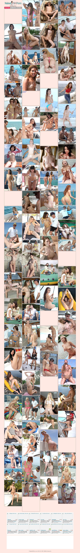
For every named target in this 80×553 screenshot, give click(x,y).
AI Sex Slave (7, 7)
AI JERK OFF (13, 7)
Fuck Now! (19, 7)
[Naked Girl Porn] (13, 3)
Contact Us (49, 551)
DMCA (45, 551)
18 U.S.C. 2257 (40, 551)
